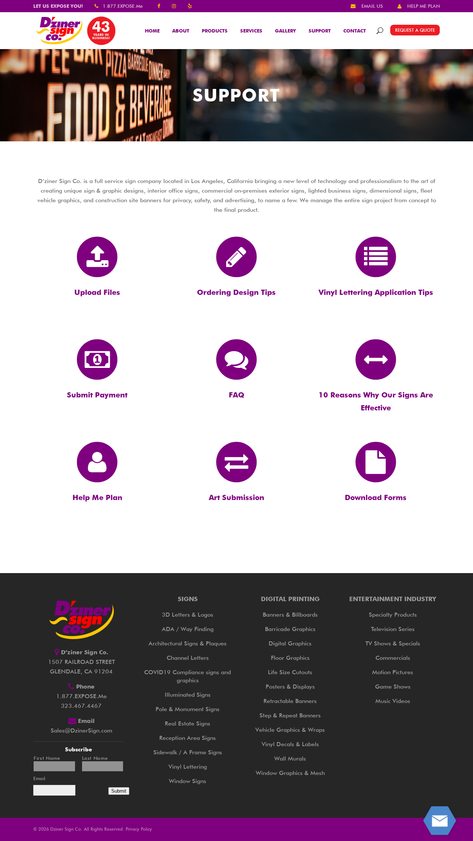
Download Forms (375, 497)
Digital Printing (290, 599)
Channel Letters (188, 657)
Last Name (95, 758)
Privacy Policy (139, 829)
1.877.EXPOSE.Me (123, 6)
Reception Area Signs (187, 737)
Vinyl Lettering (188, 766)
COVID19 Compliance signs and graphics (187, 676)
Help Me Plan (97, 497)
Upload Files (97, 292)
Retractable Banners (290, 700)
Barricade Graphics (290, 629)
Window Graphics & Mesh (290, 772)
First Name (47, 758)
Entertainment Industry (392, 599)
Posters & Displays (290, 686)
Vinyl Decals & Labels (290, 744)
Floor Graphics (290, 657)
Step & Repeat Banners (290, 715)
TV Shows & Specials (392, 643)
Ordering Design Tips (236, 292)
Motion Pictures (392, 672)
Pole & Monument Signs (188, 709)
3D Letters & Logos (187, 614)
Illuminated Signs (188, 694)
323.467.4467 (81, 705)
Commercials (392, 657)
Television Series (393, 629)
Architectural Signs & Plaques (188, 643)
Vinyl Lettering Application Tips (376, 292)
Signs (188, 599)
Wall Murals (290, 758)
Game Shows (393, 686)
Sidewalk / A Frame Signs (187, 752)
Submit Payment (97, 394)
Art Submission (236, 497)
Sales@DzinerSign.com (81, 730)
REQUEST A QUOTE (415, 30)
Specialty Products (393, 614)
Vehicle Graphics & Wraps (290, 729)
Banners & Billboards (290, 614)
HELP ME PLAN (423, 6)
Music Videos (392, 700)
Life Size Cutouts (290, 672)
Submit (118, 791)
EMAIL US (372, 6)
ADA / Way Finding (188, 629)
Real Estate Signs (187, 723)
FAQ (236, 394)
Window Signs (187, 781)
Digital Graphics (290, 643)
